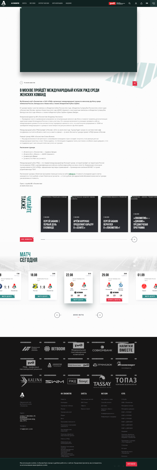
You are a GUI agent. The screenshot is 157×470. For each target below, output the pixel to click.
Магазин (104, 394)
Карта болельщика (57, 3)
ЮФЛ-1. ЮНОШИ (126, 412)
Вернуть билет (85, 409)
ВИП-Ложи (84, 402)
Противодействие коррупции (66, 430)
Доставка (104, 405)
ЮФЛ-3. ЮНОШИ (126, 418)
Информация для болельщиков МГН (66, 442)
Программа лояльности (68, 422)
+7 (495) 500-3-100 (26, 429)
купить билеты (114, 300)
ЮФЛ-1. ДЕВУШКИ (126, 422)
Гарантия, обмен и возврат (106, 409)
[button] (43, 239)
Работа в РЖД (65, 439)
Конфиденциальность (107, 413)
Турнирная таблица (67, 405)
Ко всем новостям (29, 82)
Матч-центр (43, 296)
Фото (62, 418)
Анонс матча (78, 315)
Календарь (64, 402)
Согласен (131, 464)
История (124, 448)
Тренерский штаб (66, 412)
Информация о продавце (108, 416)
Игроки (63, 409)
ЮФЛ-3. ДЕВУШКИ (127, 428)
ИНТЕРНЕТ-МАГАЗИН (44, 3)
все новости (27, 239)
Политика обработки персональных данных (67, 434)
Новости (63, 399)
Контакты (124, 456)
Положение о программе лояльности (68, 425)
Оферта (83, 405)
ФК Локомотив (15, 3)
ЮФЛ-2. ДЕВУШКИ (126, 425)
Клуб (123, 394)
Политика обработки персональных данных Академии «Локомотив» (128, 436)
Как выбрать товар (107, 399)
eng (147, 3)
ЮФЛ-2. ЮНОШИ (126, 415)
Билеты (24, 3)
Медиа (63, 415)
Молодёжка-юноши (127, 405)
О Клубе (123, 399)
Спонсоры (124, 445)
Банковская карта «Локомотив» (126, 452)
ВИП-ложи (32, 3)
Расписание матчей (87, 399)
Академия (68, 3)
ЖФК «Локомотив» (127, 402)
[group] (54, 214)
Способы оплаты (106, 402)
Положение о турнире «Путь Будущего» (128, 441)
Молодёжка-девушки (127, 409)
